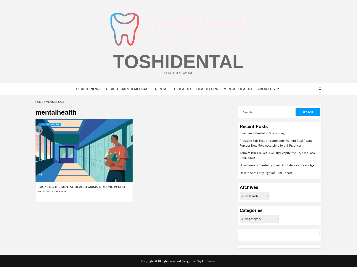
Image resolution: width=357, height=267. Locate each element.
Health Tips (207, 89)
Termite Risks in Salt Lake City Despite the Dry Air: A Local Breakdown (278, 155)
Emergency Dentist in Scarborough (263, 133)
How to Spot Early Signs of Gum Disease (266, 173)
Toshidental (178, 61)
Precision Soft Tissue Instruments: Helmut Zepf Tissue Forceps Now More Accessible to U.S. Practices (276, 143)
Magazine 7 (190, 261)
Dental (161, 89)
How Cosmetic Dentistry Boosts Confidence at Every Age (277, 165)
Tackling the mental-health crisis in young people (82, 186)
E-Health (182, 89)
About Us (266, 89)
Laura (46, 191)
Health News (88, 89)
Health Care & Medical (127, 89)
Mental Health (238, 89)
